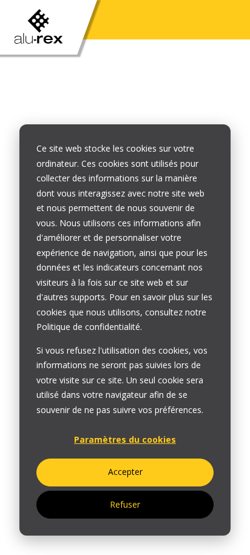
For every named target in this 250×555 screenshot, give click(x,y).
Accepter (125, 471)
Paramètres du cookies (125, 439)
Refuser (125, 504)
